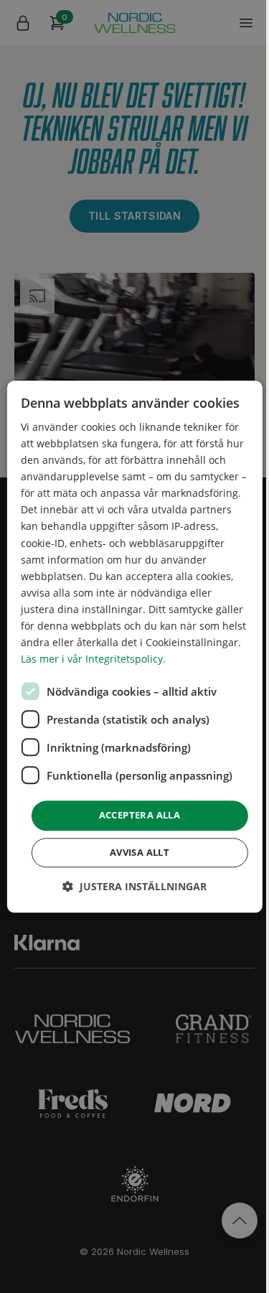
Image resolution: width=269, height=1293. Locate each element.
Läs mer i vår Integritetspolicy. (93, 659)
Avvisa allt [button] (139, 852)
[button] (134, 886)
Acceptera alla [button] (140, 815)
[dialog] (134, 646)
